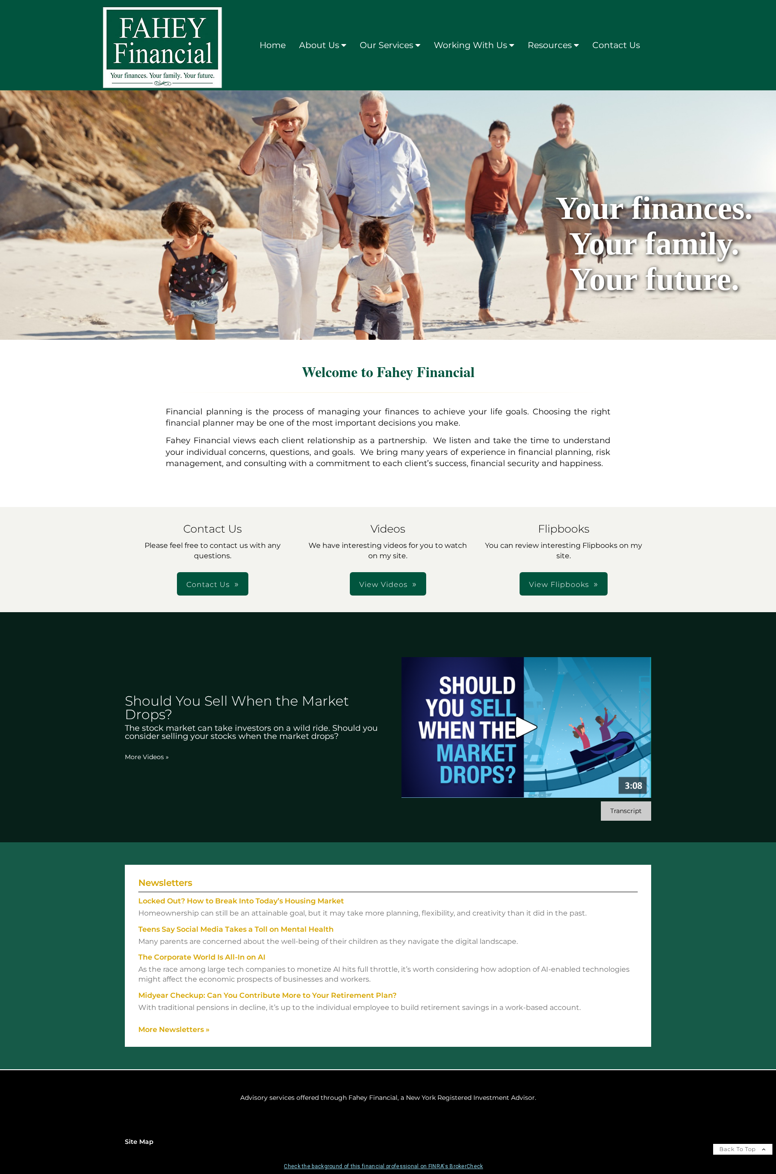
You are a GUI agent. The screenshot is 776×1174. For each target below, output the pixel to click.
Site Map (139, 1142)
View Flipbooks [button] (559, 584)
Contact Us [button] (208, 584)
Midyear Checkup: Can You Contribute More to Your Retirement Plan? (267, 995)
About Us (319, 45)
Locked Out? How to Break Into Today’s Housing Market (241, 901)
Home (273, 45)
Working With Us (470, 45)
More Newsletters (174, 1029)
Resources (550, 45)
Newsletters (165, 882)
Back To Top (738, 1149)
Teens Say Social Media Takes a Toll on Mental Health (236, 929)
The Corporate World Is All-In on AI (201, 957)
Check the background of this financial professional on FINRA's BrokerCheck (383, 1166)
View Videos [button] (383, 584)
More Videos (147, 757)
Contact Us (616, 45)
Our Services (386, 45)
